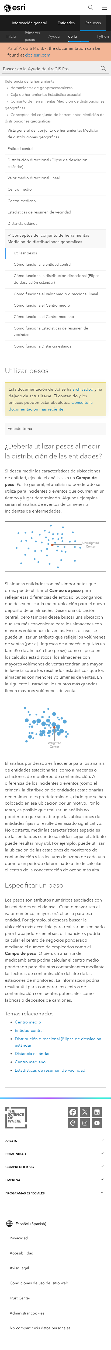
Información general (29, 23)
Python (103, 36)
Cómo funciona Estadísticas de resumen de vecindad (51, 331)
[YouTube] (97, 1123)
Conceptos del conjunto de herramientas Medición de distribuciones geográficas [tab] (48, 238)
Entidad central (20, 148)
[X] (85, 1112)
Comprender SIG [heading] (19, 1167)
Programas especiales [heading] (25, 1193)
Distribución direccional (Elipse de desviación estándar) (47, 163)
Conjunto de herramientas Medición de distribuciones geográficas (54, 104)
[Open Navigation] (104, 7)
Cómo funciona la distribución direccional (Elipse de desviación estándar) (56, 279)
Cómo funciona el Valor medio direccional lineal (56, 294)
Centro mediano (22, 201)
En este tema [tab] (20, 428)
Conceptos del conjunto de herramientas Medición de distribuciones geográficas (55, 118)
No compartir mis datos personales (40, 1328)
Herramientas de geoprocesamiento (42, 88)
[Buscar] (90, 7)
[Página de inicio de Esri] (15, 7)
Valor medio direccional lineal (34, 178)
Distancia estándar (23, 223)
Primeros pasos (32, 36)
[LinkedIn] (97, 1112)
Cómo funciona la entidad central (42, 264)
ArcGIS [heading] (11, 1141)
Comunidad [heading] (15, 1154)
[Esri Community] (73, 1123)
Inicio (11, 36)
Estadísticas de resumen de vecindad (39, 212)
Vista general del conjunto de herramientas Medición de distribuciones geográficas (53, 133)
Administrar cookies (27, 1313)
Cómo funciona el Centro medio (42, 305)
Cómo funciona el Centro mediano (44, 316)
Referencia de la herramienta (78, 36)
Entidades (66, 23)
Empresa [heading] (12, 1180)
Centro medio (20, 189)
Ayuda (54, 36)
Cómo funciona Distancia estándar (43, 346)
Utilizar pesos (25, 253)
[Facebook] (73, 1112)
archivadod (82, 389)
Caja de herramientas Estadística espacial (46, 94)
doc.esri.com (37, 55)
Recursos (93, 23)
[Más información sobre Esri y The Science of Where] (16, 1119)
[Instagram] (85, 1123)
